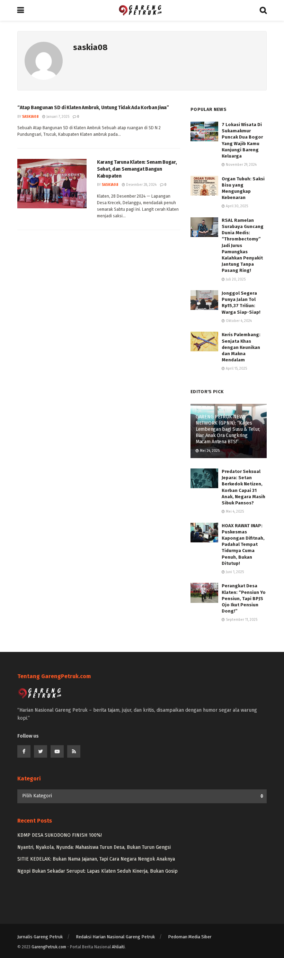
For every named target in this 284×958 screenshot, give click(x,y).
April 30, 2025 (236, 206)
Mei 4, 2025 (234, 512)
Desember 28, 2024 (141, 185)
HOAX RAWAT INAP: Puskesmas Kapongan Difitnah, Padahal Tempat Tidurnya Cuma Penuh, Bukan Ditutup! (243, 544)
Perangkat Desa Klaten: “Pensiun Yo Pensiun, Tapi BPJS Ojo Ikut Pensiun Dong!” (244, 598)
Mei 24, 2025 (209, 451)
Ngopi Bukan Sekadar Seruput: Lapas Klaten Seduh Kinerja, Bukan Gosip (97, 871)
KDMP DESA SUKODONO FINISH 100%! (59, 835)
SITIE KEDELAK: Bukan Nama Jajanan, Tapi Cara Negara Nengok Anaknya (96, 859)
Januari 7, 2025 (57, 117)
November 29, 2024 (241, 165)
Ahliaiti (118, 947)
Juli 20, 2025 (235, 279)
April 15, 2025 (236, 369)
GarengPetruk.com (49, 947)
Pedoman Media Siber (190, 936)
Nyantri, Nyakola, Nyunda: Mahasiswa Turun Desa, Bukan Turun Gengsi (94, 847)
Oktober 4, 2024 (238, 321)
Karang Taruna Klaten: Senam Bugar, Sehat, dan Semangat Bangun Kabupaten (137, 169)
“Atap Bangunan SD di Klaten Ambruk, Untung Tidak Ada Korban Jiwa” (93, 108)
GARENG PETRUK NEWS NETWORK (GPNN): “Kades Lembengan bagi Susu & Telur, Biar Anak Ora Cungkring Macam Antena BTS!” (228, 429)
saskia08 (30, 117)
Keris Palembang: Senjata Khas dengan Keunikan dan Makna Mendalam (241, 347)
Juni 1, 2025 (234, 572)
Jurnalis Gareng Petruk (40, 936)
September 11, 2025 (241, 620)
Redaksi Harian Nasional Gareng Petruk (115, 936)
